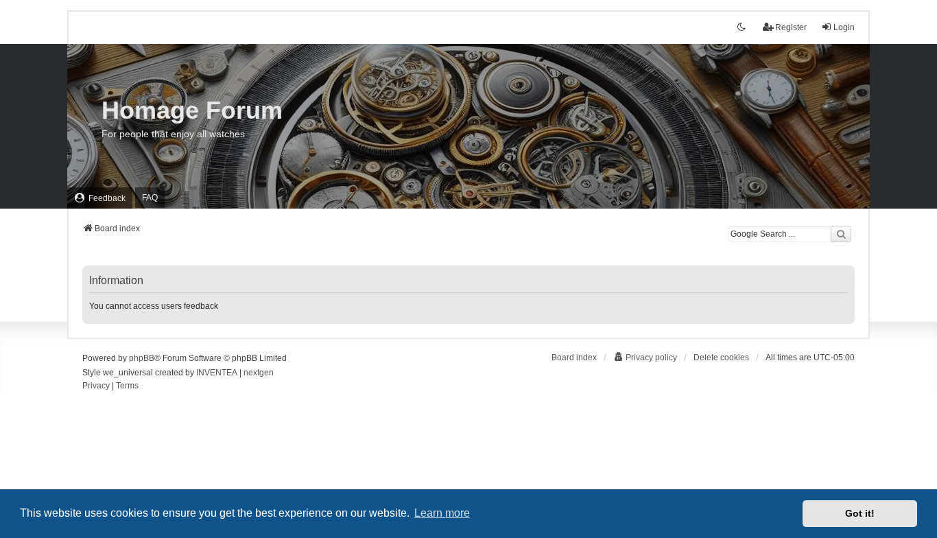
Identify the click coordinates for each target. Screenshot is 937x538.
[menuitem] (99, 198)
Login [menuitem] (844, 27)
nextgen (259, 372)
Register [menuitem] (791, 27)
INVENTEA (216, 372)
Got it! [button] (860, 513)
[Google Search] (841, 234)
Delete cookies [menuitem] (721, 357)
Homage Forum (192, 110)
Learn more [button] (442, 513)
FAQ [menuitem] (150, 197)
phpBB (141, 358)
